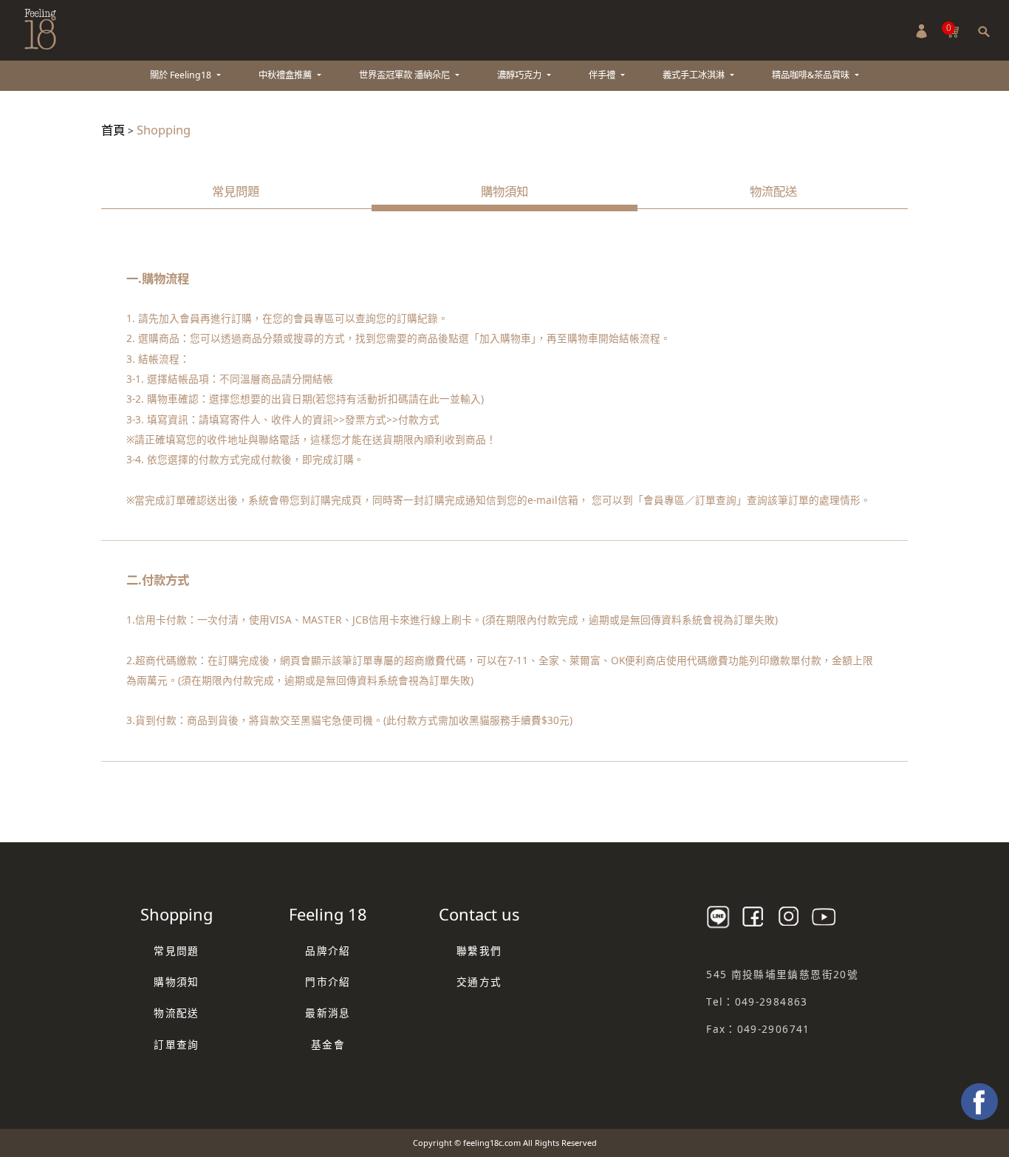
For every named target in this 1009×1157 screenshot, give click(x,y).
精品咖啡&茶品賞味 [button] (812, 75)
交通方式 (479, 982)
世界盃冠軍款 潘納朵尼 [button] (405, 75)
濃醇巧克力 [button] (520, 75)
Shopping (164, 129)
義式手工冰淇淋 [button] (695, 75)
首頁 (113, 129)
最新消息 (327, 1013)
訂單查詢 (176, 1044)
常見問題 (235, 190)
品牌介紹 (327, 950)
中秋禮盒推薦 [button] (286, 75)
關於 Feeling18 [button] (181, 75)
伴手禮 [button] (603, 75)
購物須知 (504, 190)
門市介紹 (327, 982)
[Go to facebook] (979, 1101)
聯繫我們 (479, 950)
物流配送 (773, 190)
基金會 (328, 1044)
